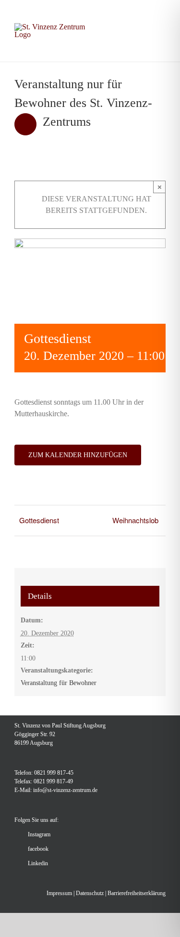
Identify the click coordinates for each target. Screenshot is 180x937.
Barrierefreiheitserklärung (137, 893)
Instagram (39, 834)
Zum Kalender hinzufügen (77, 455)
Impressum (59, 893)
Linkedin (38, 863)
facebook (38, 848)
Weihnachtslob (135, 520)
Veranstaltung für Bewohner (58, 682)
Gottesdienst (39, 520)
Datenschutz (90, 893)
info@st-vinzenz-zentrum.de (65, 790)
